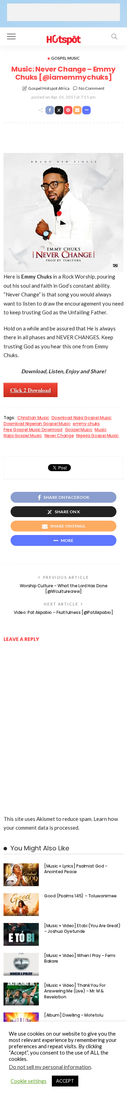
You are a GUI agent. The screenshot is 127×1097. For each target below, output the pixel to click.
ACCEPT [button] (65, 1081)
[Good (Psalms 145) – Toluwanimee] (21, 904)
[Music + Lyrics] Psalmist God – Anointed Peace (76, 869)
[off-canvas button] (11, 36)
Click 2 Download (30, 390)
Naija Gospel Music (23, 436)
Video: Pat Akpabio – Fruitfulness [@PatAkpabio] (63, 612)
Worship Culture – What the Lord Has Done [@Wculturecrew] (64, 589)
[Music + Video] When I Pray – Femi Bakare (79, 958)
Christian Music (33, 418)
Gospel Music (65, 58)
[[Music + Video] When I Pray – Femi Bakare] (21, 964)
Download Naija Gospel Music (81, 418)
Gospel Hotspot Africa (48, 88)
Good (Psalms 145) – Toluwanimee (80, 896)
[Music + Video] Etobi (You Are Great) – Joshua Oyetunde (82, 929)
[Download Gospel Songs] (63, 35)
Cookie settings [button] (29, 1081)
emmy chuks (86, 424)
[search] (114, 36)
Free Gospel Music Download (33, 430)
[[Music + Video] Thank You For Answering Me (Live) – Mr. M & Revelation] (21, 994)
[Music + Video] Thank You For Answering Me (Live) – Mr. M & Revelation (74, 991)
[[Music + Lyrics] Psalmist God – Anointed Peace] (21, 874)
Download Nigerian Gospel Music (37, 424)
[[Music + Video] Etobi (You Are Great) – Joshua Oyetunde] (21, 934)
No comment (91, 88)
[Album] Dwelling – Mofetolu (73, 1015)
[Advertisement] (63, 12)
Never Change (59, 436)
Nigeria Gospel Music (97, 436)
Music (100, 430)
